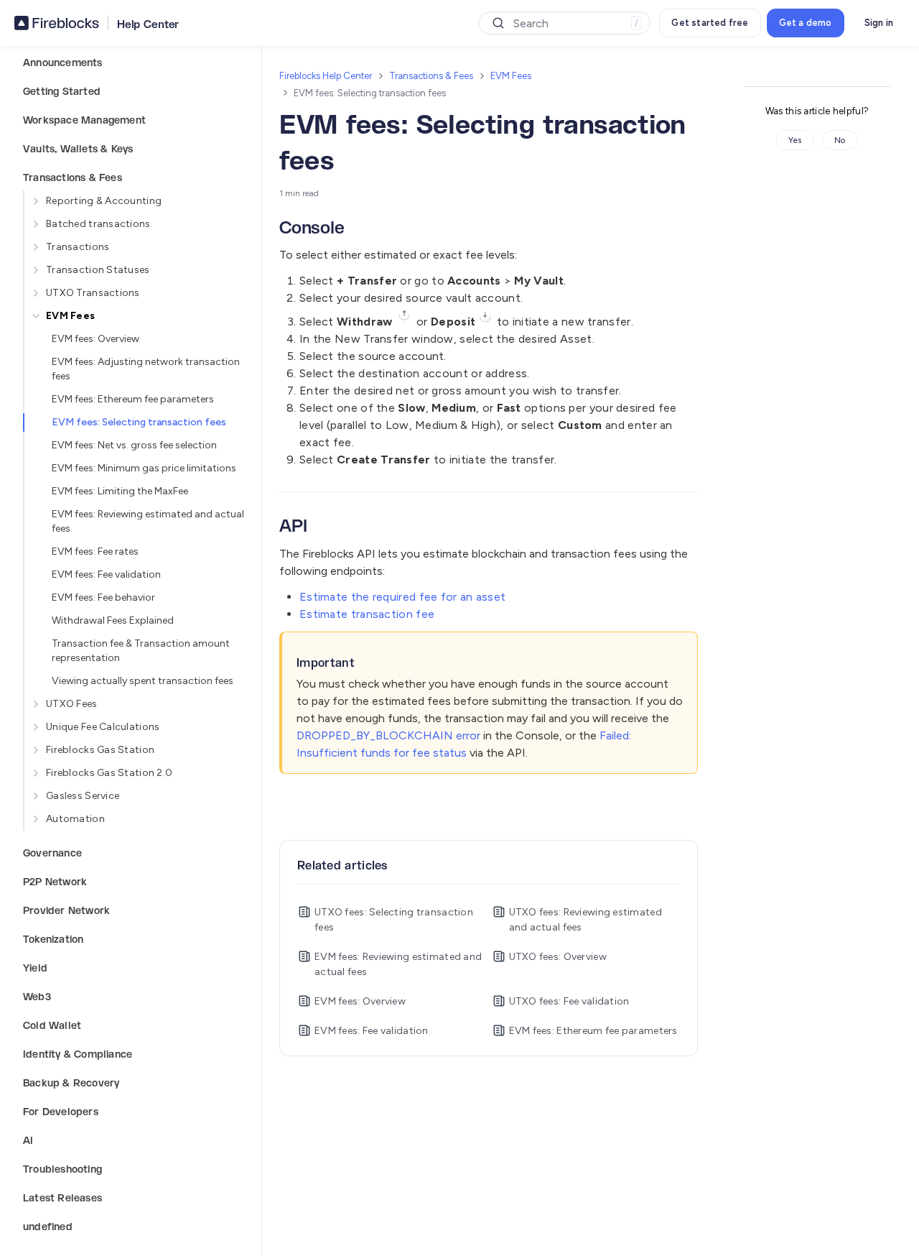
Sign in (878, 22)
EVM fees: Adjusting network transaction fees (146, 369)
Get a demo (805, 22)
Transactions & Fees (431, 75)
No (840, 140)
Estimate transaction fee (366, 614)
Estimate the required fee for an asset (402, 597)
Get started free (709, 22)
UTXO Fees (72, 704)
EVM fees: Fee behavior (103, 597)
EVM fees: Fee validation (106, 574)
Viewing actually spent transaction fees (142, 681)
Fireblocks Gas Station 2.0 (109, 773)
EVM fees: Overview (95, 339)
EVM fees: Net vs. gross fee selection (134, 445)
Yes (794, 140)
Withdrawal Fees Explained (113, 620)
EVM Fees (70, 316)
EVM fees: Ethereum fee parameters (133, 399)
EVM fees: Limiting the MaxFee (120, 491)
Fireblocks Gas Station (100, 750)
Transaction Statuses (98, 270)
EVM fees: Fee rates (95, 551)
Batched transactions (98, 224)
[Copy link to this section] (355, 229)
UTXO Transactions (93, 293)
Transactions (77, 247)
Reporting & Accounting (104, 201)
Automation (75, 819)
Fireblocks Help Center (325, 75)
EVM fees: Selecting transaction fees (139, 422)
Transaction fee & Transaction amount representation (141, 650)
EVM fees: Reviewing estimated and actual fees (148, 521)
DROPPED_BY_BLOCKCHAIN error (388, 735)
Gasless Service (82, 796)
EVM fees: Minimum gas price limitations (144, 468)
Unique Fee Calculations (102, 727)
